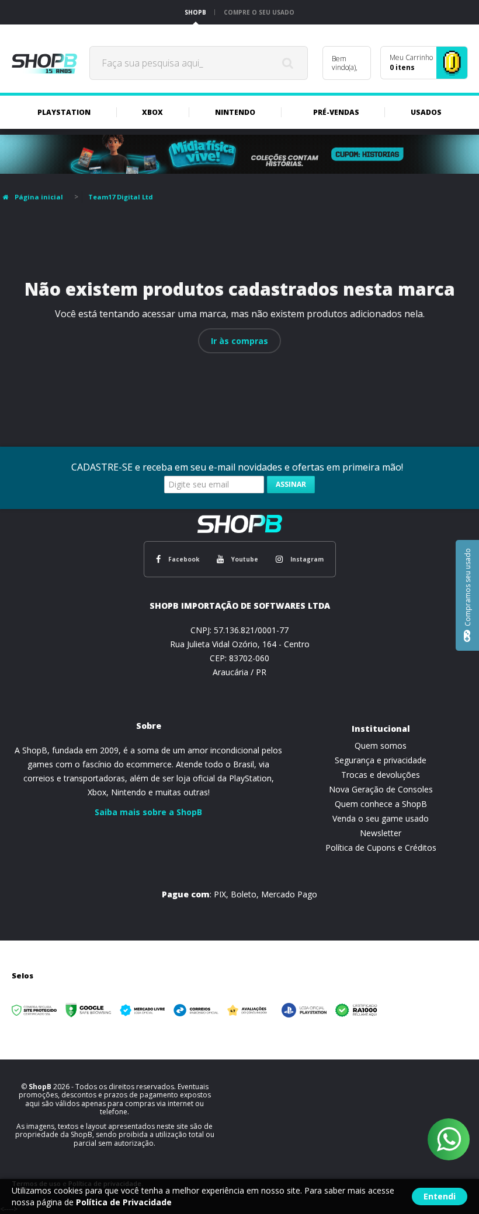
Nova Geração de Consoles (381, 789)
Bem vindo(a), (344, 63)
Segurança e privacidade (380, 760)
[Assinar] (291, 484)
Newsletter (380, 832)
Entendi (440, 1196)
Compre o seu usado (259, 12)
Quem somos (381, 745)
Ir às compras (239, 340)
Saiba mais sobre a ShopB (148, 811)
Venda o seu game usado (380, 818)
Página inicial (39, 196)
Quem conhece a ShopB (381, 803)
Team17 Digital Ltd (120, 196)
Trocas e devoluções (380, 774)
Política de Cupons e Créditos (380, 847)
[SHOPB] (44, 63)
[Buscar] (288, 63)
